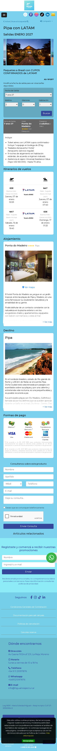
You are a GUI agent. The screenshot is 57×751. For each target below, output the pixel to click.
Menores (26, 100)
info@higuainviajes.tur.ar (21, 688)
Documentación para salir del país (28, 615)
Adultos (8, 100)
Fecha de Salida (12, 90)
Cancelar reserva (28, 632)
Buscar (46, 113)
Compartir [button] (46, 21)
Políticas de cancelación (28, 624)
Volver (7, 21)
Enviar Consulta (28, 526)
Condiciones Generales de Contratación (28, 607)
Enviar (28, 571)
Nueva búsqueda (19, 21)
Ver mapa (29, 287)
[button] (8, 266)
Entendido (28, 741)
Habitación (43, 100)
